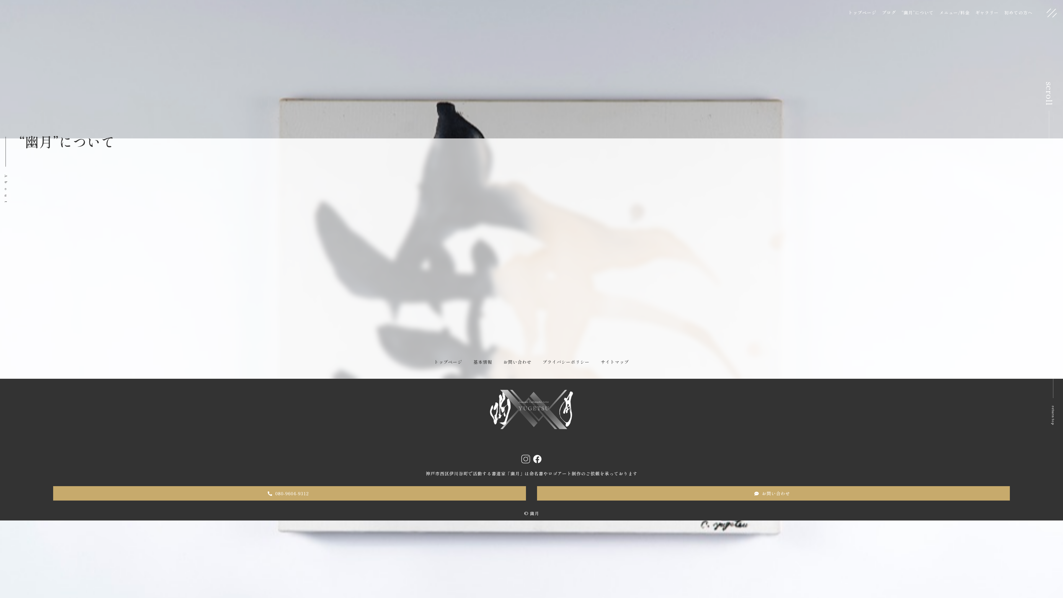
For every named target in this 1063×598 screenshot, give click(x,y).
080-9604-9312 (292, 493)
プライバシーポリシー (566, 362)
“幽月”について (918, 12)
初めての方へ (1018, 12)
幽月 (534, 513)
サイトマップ (615, 362)
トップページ (862, 12)
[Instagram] (525, 459)
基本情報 (482, 362)
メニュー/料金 (954, 12)
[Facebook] (537, 459)
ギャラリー (987, 12)
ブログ (889, 12)
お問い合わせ (517, 362)
